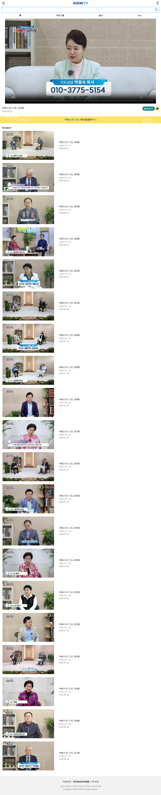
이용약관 (67, 782)
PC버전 (95, 782)
